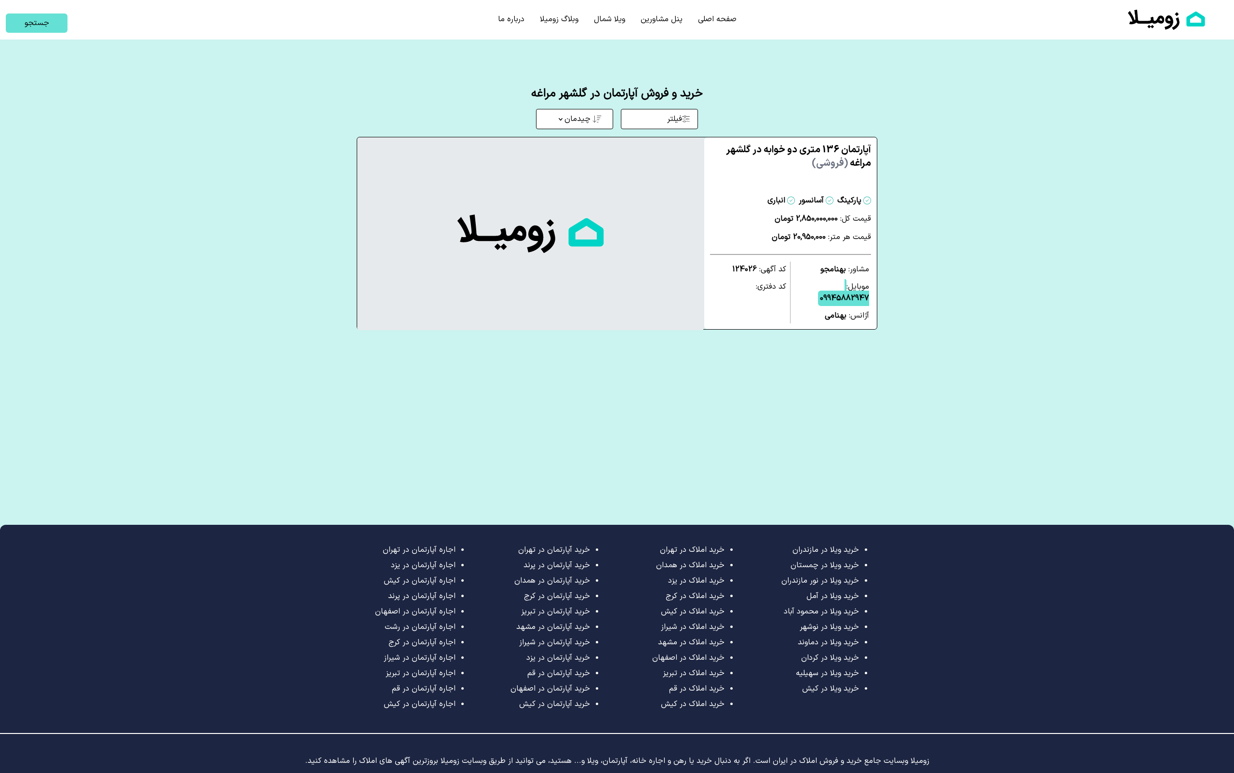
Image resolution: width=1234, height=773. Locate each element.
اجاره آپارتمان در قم (424, 688)
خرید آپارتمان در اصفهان (550, 688)
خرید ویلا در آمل (832, 596)
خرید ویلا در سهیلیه (827, 673)
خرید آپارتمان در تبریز (555, 611)
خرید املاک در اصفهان (688, 658)
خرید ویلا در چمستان (825, 565)
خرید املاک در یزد (696, 580)
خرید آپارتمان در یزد (558, 658)
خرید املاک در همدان (690, 565)
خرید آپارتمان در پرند (556, 565)
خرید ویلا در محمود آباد (821, 611)
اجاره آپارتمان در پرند (422, 596)
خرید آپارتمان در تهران (554, 550)
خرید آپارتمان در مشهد (553, 627)
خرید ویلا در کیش (830, 688)
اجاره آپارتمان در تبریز (421, 673)
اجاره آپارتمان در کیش (420, 580)
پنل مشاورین (662, 19)
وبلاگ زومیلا (559, 19)
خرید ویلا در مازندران (825, 550)
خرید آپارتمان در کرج (557, 596)
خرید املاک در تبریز (693, 673)
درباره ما (511, 19)
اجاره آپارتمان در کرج (422, 642)
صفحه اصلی (717, 19)
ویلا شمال (609, 19)
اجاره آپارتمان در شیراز (420, 658)
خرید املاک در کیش (692, 611)
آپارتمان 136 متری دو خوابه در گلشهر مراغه (798, 157)
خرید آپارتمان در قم (558, 673)
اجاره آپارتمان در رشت (420, 627)
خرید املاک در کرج (695, 596)
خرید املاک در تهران (692, 550)
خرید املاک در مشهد (691, 642)
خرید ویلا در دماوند (828, 642)
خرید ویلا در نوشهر (829, 627)
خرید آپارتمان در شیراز (554, 642)
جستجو (37, 23)
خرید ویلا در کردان (830, 658)
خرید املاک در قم (696, 688)
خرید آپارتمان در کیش (554, 704)
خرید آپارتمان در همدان (552, 580)
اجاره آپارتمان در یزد (423, 565)
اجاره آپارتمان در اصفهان (415, 611)
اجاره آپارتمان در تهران (419, 550)
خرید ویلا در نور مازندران (820, 580)
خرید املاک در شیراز (692, 627)
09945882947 (844, 298)
